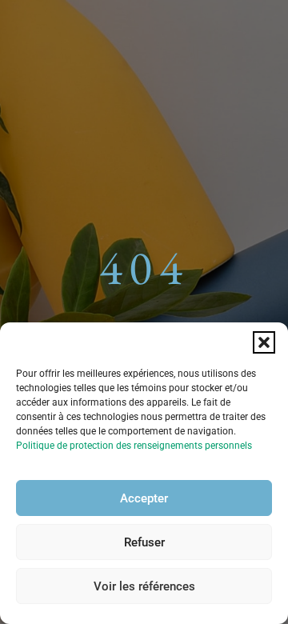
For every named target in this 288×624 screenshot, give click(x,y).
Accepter (144, 498)
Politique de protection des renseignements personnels (134, 445)
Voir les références (144, 586)
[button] (264, 342)
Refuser (144, 542)
